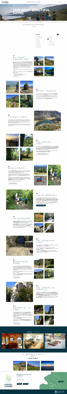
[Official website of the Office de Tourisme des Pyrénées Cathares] (5, 2)
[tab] (29, 331)
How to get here (61, 381)
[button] (60, 2)
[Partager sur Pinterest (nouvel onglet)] (33, 26)
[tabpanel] (47, 42)
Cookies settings (4, 391)
